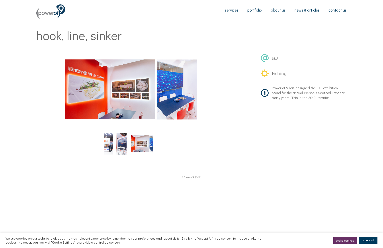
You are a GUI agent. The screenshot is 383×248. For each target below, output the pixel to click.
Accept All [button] (368, 240)
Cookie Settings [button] (345, 240)
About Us (278, 10)
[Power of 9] (50, 17)
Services (231, 10)
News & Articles (307, 10)
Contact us (337, 10)
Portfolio (254, 10)
